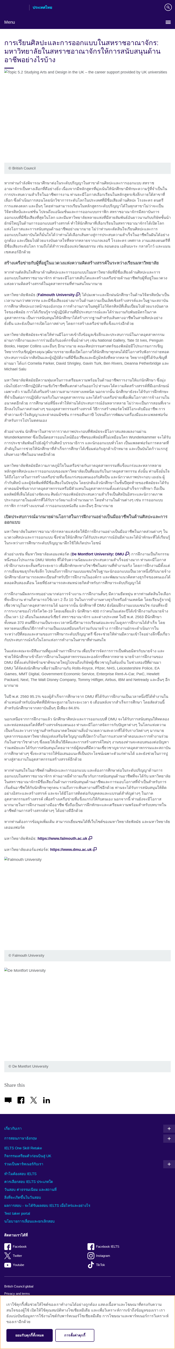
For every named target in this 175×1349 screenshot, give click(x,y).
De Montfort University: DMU (98, 554)
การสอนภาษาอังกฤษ (20, 1138)
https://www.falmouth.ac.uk (62, 838)
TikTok (100, 1265)
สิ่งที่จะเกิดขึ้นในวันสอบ (22, 1198)
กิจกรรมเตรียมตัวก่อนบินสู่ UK (27, 1156)
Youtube (18, 1265)
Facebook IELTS (107, 1246)
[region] (87, 1322)
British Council (15, 8)
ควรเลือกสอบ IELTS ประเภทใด (28, 1182)
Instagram (103, 1255)
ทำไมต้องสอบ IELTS (20, 1174)
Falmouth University (56, 295)
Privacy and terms (17, 1293)
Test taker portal (17, 1213)
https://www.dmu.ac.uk (71, 849)
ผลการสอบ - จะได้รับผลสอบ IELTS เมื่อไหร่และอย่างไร (47, 1206)
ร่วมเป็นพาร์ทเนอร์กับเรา (23, 1164)
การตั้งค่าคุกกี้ (74, 1335)
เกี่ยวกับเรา (13, 1129)
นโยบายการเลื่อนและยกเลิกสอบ (29, 1221)
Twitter (17, 1255)
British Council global (18, 1286)
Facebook (20, 1246)
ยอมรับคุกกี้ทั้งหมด (29, 1335)
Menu (9, 22)
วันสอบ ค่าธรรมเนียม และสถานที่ (30, 1190)
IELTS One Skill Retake (23, 1148)
